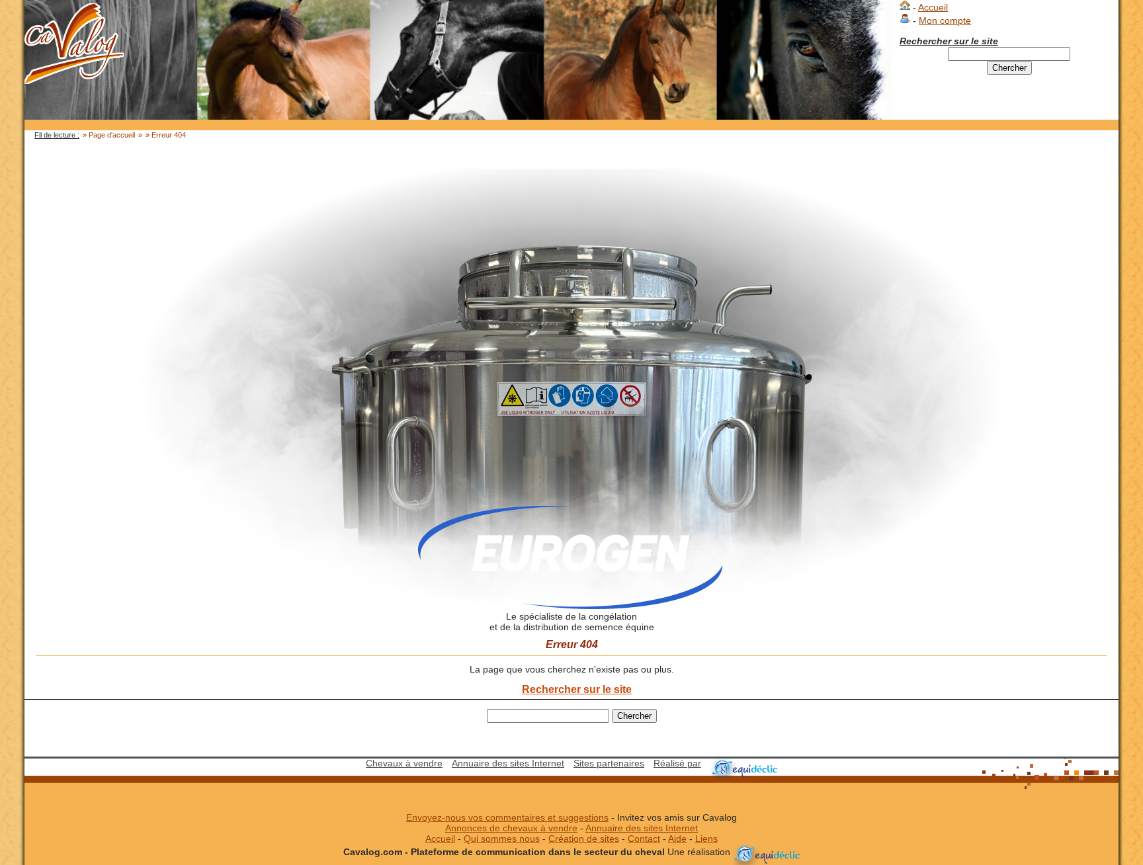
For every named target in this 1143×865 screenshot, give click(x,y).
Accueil (933, 8)
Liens (706, 839)
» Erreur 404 (166, 135)
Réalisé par (677, 763)
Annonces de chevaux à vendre (511, 828)
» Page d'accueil (109, 135)
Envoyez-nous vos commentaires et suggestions (507, 818)
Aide (677, 839)
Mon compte (945, 21)
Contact (644, 839)
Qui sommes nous (502, 839)
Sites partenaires (608, 763)
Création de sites (583, 839)
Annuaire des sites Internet (508, 763)
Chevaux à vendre (404, 763)
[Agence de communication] (744, 763)
